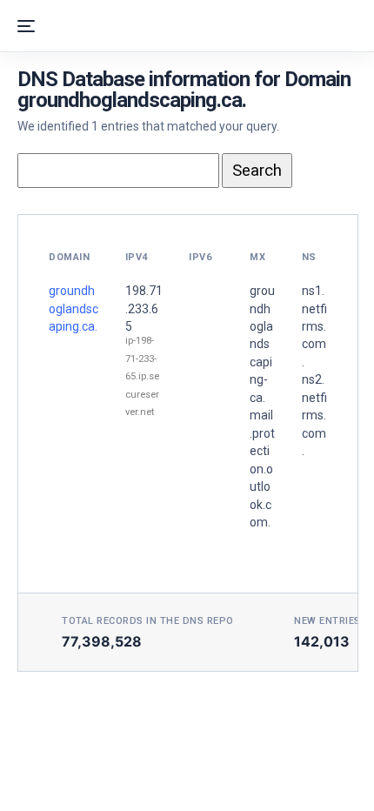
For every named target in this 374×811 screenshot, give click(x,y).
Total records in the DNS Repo (148, 621)
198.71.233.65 (144, 308)
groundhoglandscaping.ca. (73, 308)
